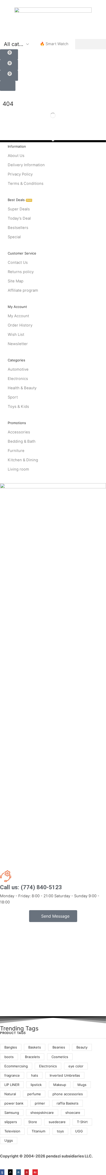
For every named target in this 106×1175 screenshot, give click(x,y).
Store (32, 1122)
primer (40, 1103)
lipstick (36, 1085)
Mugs (81, 1085)
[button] (9, 54)
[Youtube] (35, 1172)
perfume (34, 1094)
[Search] (90, 44)
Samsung (11, 1112)
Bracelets (32, 1057)
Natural (10, 1094)
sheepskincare (42, 1112)
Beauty (81, 1047)
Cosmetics (59, 1057)
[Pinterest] (26, 1172)
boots (9, 1057)
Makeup (59, 1085)
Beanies (58, 1047)
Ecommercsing (16, 1066)
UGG (79, 1131)
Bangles (10, 1047)
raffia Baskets (67, 1103)
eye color (75, 1066)
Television (12, 1131)
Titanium (38, 1131)
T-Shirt (82, 1122)
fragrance (12, 1075)
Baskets (34, 1047)
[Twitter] (10, 1172)
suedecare (57, 1122)
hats (34, 1075)
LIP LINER (11, 1085)
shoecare (72, 1112)
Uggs (8, 1140)
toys (60, 1131)
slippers (10, 1122)
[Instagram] (18, 1172)
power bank (13, 1103)
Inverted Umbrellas (65, 1075)
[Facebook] (2, 1172)
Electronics (48, 1066)
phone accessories (67, 1094)
